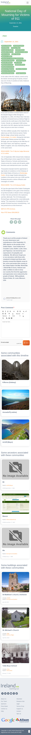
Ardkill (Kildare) (20, 50)
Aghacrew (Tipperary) (8, 69)
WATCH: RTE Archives (8, 209)
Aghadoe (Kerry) (20, 64)
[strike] (10, 311)
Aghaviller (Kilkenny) (7, 52)
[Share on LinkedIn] (19, 222)
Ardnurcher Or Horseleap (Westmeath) (12, 58)
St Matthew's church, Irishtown (14, 595)
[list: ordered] (17, 311)
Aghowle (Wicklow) (7, 62)
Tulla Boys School (9, 666)
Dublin (8, 598)
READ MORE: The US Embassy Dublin (13, 185)
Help (2, 711)
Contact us (4, 709)
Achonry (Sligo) (16, 48)
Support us (20, 709)
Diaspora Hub (20, 701)
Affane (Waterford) (21, 69)
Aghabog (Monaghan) (8, 73)
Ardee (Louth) (5, 54)
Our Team (4, 701)
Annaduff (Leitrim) (19, 45)
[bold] (3, 311)
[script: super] (26, 311)
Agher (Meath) (16, 54)
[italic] (5, 311)
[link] (7, 318)
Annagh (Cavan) (20, 73)
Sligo (8, 633)
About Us (3, 699)
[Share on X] (15, 222)
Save (27, 342)
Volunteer (19, 699)
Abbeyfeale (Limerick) (8, 66)
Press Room (4, 706)
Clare (8, 669)
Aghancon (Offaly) (7, 56)
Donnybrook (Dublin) (7, 50)
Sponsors (3, 704)
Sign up (19, 713)
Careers (19, 711)
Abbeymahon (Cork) (7, 64)
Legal (18, 704)
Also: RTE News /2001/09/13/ (10, 212)
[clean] (3, 318)
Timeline (15, 26)
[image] (9, 318)
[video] (11, 318)
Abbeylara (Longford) (21, 52)
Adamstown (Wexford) (8, 60)
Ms (3, 550)
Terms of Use (20, 706)
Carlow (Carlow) (21, 60)
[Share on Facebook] (11, 222)
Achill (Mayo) (5, 48)
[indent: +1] (5, 314)
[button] (13, 314)
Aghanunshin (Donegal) (8, 71)
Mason (5, 516)
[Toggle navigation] (27, 2)
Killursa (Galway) (6, 45)
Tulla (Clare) (18, 62)
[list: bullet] (20, 311)
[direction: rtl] (9, 314)
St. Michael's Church (10, 630)
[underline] (8, 311)
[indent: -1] (3, 314)
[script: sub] (24, 311)
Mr (3, 482)
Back (5, 36)
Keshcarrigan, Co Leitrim (8, 137)
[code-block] (14, 311)
